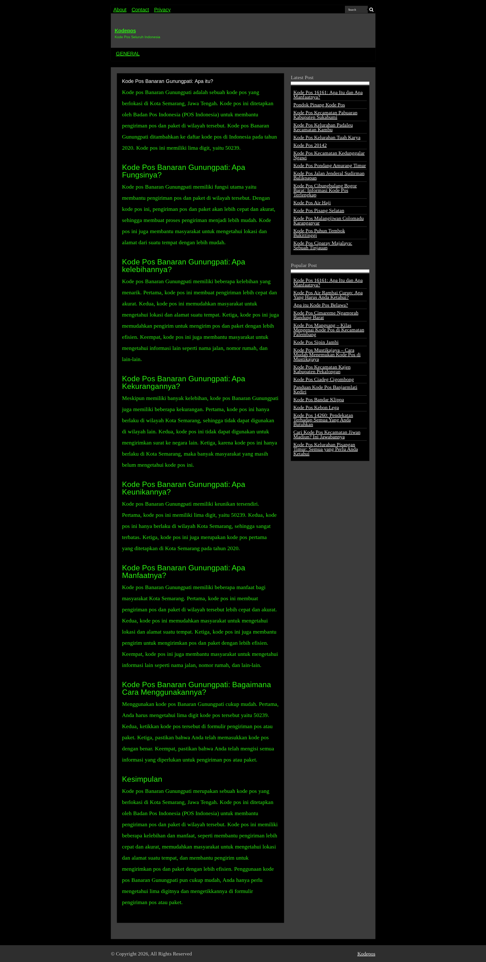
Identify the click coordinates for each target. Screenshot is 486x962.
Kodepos (125, 30)
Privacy (162, 9)
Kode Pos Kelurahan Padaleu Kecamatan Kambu (323, 127)
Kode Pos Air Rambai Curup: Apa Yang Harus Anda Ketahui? (328, 295)
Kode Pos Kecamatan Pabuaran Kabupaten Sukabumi (325, 115)
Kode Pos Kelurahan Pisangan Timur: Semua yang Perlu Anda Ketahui (325, 449)
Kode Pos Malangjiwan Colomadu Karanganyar (328, 220)
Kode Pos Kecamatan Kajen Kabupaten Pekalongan (322, 369)
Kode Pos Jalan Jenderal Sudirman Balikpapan (328, 175)
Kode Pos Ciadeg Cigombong (323, 379)
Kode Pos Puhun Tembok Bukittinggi (319, 233)
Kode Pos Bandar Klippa (318, 399)
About (120, 9)
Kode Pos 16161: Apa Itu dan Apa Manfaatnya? (328, 95)
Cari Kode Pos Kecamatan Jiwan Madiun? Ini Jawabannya (326, 434)
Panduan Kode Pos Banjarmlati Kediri (325, 389)
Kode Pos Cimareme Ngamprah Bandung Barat (325, 315)
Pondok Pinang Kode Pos (319, 104)
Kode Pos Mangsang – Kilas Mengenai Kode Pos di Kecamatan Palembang (328, 329)
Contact (140, 9)
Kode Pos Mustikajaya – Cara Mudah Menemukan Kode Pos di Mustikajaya (327, 354)
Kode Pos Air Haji (312, 202)
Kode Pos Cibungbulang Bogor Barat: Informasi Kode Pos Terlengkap (325, 190)
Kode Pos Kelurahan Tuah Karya (326, 137)
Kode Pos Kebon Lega (316, 407)
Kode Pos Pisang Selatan (318, 210)
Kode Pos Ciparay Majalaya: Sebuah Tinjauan (322, 245)
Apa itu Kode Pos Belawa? (320, 305)
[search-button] (371, 9)
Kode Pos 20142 (310, 145)
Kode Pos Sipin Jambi (316, 342)
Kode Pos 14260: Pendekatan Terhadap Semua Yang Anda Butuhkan (323, 419)
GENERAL (128, 53)
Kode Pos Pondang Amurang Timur (329, 165)
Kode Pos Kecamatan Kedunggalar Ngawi (329, 155)
